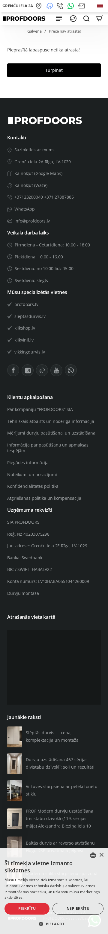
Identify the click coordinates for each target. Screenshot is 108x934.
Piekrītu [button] (27, 908)
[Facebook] (13, 370)
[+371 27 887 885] (61, 6)
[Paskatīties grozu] (100, 18)
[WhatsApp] (72, 6)
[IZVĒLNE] (59, 18)
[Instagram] (28, 370)
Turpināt (54, 70)
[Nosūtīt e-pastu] (82, 6)
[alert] (54, 891)
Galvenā (34, 31)
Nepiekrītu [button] (78, 908)
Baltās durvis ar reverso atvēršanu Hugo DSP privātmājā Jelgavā (60, 846)
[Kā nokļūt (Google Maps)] (39, 6)
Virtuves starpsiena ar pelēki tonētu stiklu (62, 790)
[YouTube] (56, 370)
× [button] (101, 855)
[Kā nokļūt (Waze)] (50, 6)
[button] (54, 924)
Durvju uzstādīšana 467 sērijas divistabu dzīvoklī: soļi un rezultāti (60, 763)
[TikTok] (42, 370)
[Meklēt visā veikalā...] (86, 18)
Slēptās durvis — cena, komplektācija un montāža (52, 736)
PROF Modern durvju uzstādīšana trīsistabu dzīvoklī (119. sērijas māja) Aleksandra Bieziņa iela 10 (59, 818)
